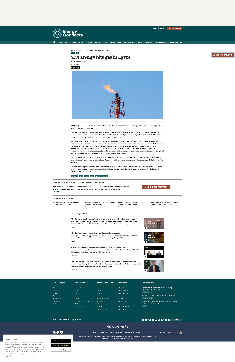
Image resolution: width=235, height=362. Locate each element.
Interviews (99, 296)
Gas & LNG (56, 290)
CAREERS (101, 332)
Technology (56, 301)
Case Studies (122, 296)
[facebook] (143, 320)
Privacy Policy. (58, 191)
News (60, 42)
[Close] (70, 336)
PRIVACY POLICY (110, 332)
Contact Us (122, 301)
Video (105, 42)
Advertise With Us (158, 28)
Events (140, 42)
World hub (78, 288)
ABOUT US (95, 332)
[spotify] (162, 320)
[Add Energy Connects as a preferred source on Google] (75, 67)
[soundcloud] (165, 320)
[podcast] (159, 320)
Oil (85, 50)
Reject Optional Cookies (61, 345)
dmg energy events (124, 304)
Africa (76, 290)
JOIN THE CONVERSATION (156, 187)
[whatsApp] (169, 320)
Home (73, 50)
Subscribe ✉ (177, 320)
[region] (38, 347)
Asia (76, 293)
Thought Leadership (102, 298)
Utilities (55, 304)
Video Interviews (101, 304)
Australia (77, 296)
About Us (121, 288)
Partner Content (129, 42)
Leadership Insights (78, 42)
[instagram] (146, 320)
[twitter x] (149, 320)
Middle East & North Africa (83, 301)
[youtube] (156, 320)
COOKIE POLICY (119, 332)
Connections (148, 42)
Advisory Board (123, 290)
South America (79, 306)
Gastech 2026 (173, 42)
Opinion (89, 42)
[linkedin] (153, 320)
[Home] (54, 42)
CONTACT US (139, 332)
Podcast (97, 42)
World (67, 42)
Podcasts (99, 301)
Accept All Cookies (61, 341)
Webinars (99, 306)
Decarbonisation (58, 288)
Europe (77, 298)
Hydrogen (56, 293)
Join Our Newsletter (175, 28)
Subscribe (121, 298)
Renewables (57, 298)
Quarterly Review (115, 42)
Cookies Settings (129, 332)
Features (99, 293)
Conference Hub (161, 42)
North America (79, 304)
